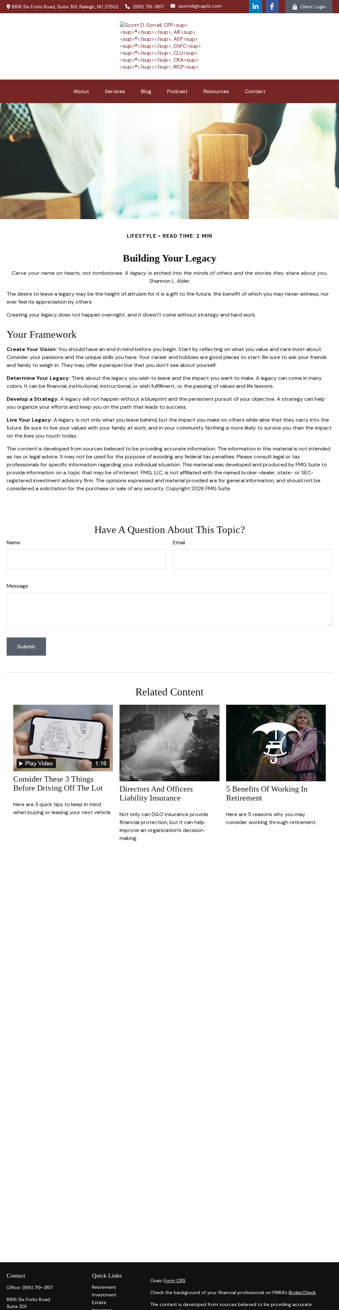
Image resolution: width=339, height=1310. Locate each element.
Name (13, 542)
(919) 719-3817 (148, 7)
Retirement (104, 1287)
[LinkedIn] (255, 6)
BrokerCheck (302, 1292)
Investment (104, 1295)
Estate (99, 1302)
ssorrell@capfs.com (200, 6)
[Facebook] (272, 6)
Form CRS (174, 1280)
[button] (81, 91)
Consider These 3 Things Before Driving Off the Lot (58, 783)
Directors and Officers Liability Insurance (156, 793)
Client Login (313, 7)
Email (179, 542)
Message (17, 585)
